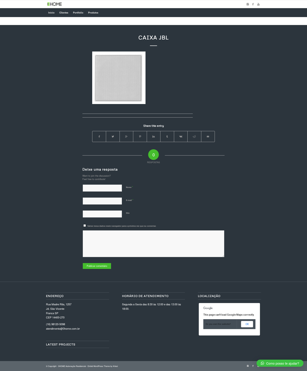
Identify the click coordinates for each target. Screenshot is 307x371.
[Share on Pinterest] (140, 136)
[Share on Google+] (126, 136)
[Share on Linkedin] (153, 136)
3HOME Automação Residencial (72, 366)
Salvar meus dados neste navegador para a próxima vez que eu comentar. (121, 226)
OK (247, 324)
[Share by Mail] (208, 136)
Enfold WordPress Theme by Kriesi (103, 366)
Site (128, 213)
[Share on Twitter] (112, 136)
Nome (129, 187)
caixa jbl (153, 37)
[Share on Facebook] (99, 136)
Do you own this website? (218, 324)
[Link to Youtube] (258, 4)
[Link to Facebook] (253, 4)
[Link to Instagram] (247, 4)
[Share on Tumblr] (167, 136)
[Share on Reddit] (194, 136)
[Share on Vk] (180, 136)
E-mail (129, 200)
